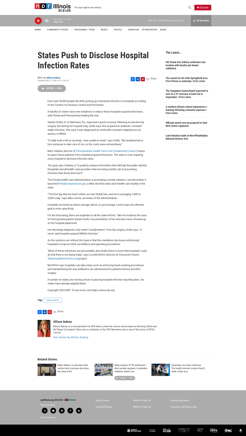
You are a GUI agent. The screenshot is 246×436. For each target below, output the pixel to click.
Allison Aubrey (54, 77)
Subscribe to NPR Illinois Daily (184, 407)
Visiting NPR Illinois (104, 407)
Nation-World (53, 300)
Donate (204, 7)
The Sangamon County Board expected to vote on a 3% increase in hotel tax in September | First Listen (187, 94)
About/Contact (102, 400)
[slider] (51, 20)
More (163, 30)
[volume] (46, 21)
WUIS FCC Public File (142, 400)
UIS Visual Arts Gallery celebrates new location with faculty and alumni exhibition (185, 65)
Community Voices (57, 30)
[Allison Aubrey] (44, 328)
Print (153, 78)
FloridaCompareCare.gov (72, 183)
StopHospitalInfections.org (63, 258)
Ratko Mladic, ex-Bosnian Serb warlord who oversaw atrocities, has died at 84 (73, 368)
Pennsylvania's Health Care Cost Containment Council (106, 150)
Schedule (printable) (180, 400)
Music (104, 30)
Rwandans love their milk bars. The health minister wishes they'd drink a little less (188, 368)
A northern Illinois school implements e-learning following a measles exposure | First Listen (187, 110)
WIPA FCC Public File (142, 407)
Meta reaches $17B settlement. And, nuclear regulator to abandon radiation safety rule (130, 368)
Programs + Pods (84, 30)
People (118, 30)
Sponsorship (149, 30)
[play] (38, 20)
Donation (133, 30)
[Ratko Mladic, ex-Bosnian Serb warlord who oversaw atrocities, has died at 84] (47, 370)
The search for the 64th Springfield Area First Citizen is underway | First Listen (186, 80)
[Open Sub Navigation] (43, 30)
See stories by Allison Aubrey (70, 337)
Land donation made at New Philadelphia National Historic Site (187, 137)
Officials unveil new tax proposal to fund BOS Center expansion (186, 124)
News (38, 30)
